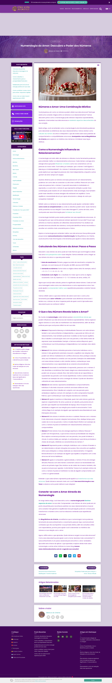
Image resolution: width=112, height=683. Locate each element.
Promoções (18, 121)
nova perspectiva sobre (53, 254)
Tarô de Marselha (18, 239)
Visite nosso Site (19, 106)
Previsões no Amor (18, 221)
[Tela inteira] (30, 141)
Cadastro (15, 642)
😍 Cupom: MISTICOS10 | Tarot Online (71, 2)
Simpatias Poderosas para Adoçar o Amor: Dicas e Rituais (85, 572)
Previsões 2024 (17, 217)
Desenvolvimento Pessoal (19, 270)
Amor (14, 151)
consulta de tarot (17, 268)
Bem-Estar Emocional (18, 265)
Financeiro (16, 184)
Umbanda (16, 247)
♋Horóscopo (14, 639)
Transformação (17, 305)
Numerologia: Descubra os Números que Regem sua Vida (60, 595)
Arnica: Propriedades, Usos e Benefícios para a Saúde (88, 647)
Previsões (15, 213)
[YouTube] (52, 617)
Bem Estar (16, 169)
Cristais (15, 177)
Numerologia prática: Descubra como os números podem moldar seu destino (88, 596)
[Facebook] (55, 555)
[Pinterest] (79, 555)
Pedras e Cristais (18, 206)
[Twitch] (62, 617)
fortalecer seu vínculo (73, 212)
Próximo (91, 568)
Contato (15, 645)
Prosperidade (17, 224)
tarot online (24, 299)
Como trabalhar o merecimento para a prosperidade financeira (20, 79)
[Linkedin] (69, 555)
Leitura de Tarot (26, 276)
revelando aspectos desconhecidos (81, 120)
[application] (21, 136)
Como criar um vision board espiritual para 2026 (42, 654)
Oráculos (15, 202)
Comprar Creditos (17, 651)
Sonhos (15, 236)
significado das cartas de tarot (20, 296)
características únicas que (82, 317)
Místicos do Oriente (18, 282)
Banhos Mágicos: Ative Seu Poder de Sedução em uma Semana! (21, 366)
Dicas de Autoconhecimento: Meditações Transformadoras (47, 572)
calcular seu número (46, 134)
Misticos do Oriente (54, 51)
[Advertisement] (56, 24)
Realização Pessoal (18, 291)
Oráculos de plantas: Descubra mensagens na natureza (20, 71)
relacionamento (17, 293)
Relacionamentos (18, 228)
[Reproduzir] (13, 141)
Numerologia (56, 41)
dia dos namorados (18, 273)
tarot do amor (16, 299)
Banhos (15, 162)
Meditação (16, 195)
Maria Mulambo (17, 191)
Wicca (14, 250)
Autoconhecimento (18, 158)
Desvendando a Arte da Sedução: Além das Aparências (21, 386)
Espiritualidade (17, 180)
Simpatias (16, 232)
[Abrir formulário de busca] (100, 8)
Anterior (44, 568)
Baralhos (15, 166)
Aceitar (93, 680)
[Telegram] (74, 555)
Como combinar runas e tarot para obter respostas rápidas (44, 650)
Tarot (14, 243)
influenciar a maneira (62, 164)
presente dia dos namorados (20, 285)
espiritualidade (17, 276)
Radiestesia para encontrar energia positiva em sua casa (44, 646)
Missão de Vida (17, 279)
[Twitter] (65, 555)
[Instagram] (57, 617)
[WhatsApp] (19, 336)
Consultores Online (21, 114)
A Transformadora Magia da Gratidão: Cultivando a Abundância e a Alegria (21, 351)
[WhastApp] (60, 555)
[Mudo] (28, 141)
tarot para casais (17, 302)
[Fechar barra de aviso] (109, 2)
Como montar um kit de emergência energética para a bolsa (74, 595)
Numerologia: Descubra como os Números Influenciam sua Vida (45, 595)
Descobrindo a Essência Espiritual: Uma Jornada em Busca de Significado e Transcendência (89, 660)
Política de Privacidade (40, 681)
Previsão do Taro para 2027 (21, 210)
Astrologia (16, 155)
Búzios (14, 173)
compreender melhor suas (58, 288)
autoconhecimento (22, 262)
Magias (15, 188)
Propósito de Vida (17, 288)
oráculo (26, 282)
